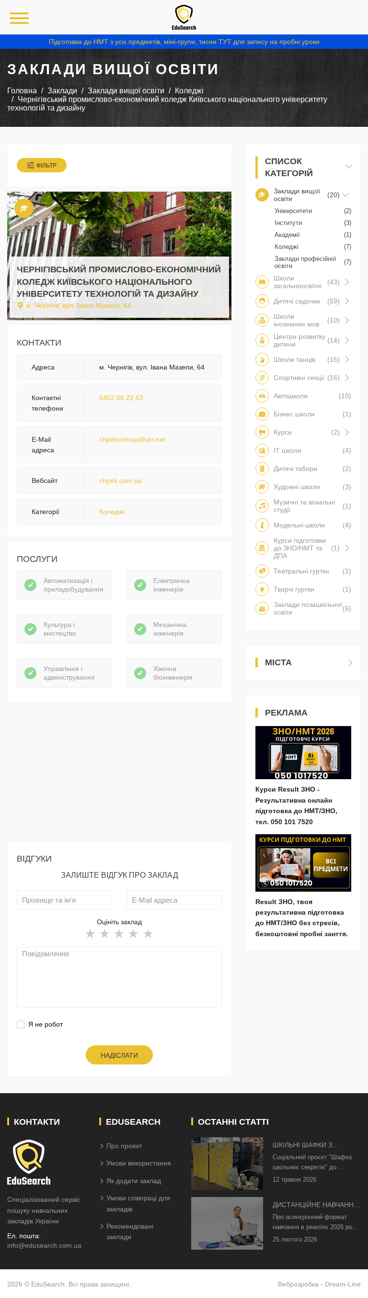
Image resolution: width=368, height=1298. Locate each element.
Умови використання (138, 1163)
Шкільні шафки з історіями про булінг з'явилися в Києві (312, 1145)
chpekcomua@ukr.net (132, 439)
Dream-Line (343, 1284)
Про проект (124, 1146)
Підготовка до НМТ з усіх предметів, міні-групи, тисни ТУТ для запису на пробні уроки (184, 41)
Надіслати (119, 1055)
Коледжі (111, 511)
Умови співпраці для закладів (138, 1203)
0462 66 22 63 (121, 398)
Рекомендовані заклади (129, 1231)
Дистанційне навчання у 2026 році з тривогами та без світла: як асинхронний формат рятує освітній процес (316, 1205)
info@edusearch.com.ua (44, 1245)
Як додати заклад (133, 1181)
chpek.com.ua (120, 480)
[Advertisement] (119, 774)
